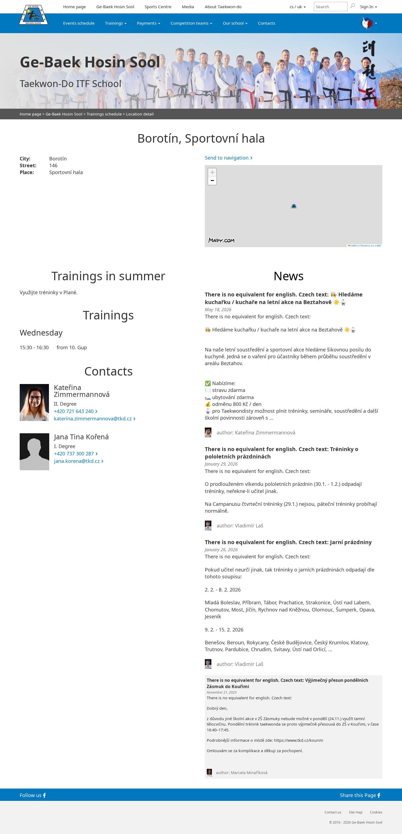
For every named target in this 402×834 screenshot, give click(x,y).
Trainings (114, 23)
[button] (293, 206)
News (288, 276)
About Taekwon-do (223, 6)
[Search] (352, 5)
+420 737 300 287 (74, 453)
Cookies (376, 812)
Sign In (367, 6)
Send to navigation (227, 157)
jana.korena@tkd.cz (77, 460)
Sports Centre (158, 6)
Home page (74, 6)
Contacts (266, 23)
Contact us (333, 812)
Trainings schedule (104, 114)
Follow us (31, 795)
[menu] (369, 23)
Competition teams (190, 23)
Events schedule (79, 23)
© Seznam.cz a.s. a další (369, 245)
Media (188, 6)
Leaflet (353, 245)
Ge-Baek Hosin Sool (115, 6)
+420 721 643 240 (74, 411)
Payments (147, 23)
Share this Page (358, 795)
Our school (234, 23)
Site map (356, 812)
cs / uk (296, 6)
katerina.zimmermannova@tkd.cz (93, 418)
